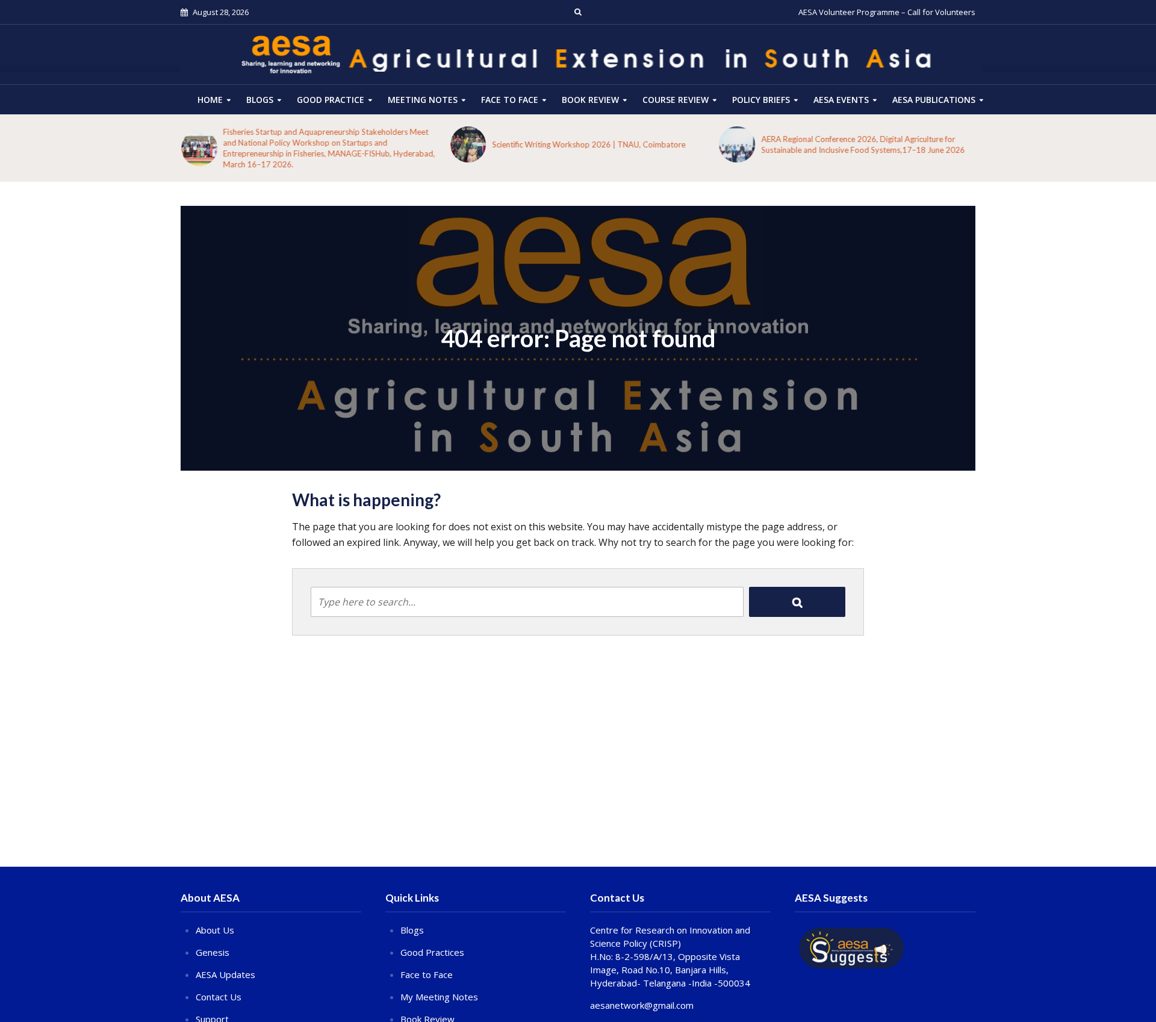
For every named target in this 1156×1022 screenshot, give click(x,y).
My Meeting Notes (439, 997)
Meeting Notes (423, 99)
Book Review (590, 99)
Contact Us (218, 997)
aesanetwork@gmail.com (642, 1005)
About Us (215, 930)
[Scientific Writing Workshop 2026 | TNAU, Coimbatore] (468, 144)
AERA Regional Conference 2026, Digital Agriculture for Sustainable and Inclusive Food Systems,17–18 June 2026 (862, 144)
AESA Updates (225, 974)
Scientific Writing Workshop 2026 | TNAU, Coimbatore (588, 144)
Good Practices (432, 952)
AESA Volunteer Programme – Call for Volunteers (886, 12)
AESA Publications (933, 99)
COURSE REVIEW (675, 99)
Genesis (212, 952)
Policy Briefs (761, 99)
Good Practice (330, 99)
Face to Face (509, 99)
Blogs (259, 99)
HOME (210, 99)
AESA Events (841, 99)
